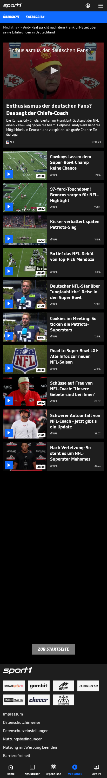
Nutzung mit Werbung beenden (30, 747)
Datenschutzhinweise (21, 722)
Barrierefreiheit (16, 755)
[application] (53, 71)
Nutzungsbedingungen (23, 739)
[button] (53, 70)
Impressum (13, 714)
